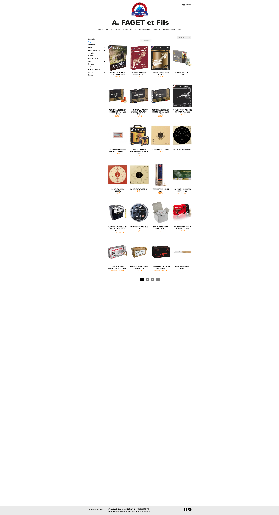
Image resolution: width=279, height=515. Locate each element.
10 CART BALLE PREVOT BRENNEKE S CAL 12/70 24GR (117, 112)
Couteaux (91, 64)
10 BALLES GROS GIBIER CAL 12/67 (160, 73)
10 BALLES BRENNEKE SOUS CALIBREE (139, 73)
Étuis (89, 67)
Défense (91, 56)
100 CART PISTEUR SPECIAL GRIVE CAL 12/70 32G (139, 151)
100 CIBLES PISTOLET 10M (139, 189)
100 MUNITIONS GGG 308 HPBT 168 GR (182, 190)
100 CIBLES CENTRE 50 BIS (182, 149)
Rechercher (145, 41)
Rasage (90, 75)
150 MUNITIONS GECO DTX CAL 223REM (160, 267)
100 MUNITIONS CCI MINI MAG (160, 190)
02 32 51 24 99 (144, 509)
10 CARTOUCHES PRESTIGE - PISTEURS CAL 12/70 (182, 111)
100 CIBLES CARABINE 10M (160, 149)
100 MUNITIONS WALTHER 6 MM (139, 228)
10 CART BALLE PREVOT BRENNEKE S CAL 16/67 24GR (139, 112)
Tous (89, 42)
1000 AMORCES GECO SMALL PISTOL (160, 228)
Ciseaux (90, 61)
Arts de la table (93, 58)
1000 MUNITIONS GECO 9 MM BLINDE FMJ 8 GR (182, 228)
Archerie (91, 53)
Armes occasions (94, 50)
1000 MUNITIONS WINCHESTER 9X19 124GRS (117, 267)
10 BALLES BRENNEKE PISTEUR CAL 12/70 (117, 73)
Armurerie (91, 45)
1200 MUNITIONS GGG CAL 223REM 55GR (139, 267)
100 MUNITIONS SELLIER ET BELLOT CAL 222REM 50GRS (117, 229)
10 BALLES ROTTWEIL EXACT (182, 73)
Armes (90, 47)
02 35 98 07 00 (145, 512)
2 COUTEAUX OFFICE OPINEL (182, 267)
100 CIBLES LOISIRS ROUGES (117, 190)
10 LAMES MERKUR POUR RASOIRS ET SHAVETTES (118, 150)
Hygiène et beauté (94, 69)
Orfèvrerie (91, 72)
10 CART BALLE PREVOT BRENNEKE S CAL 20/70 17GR (160, 112)
